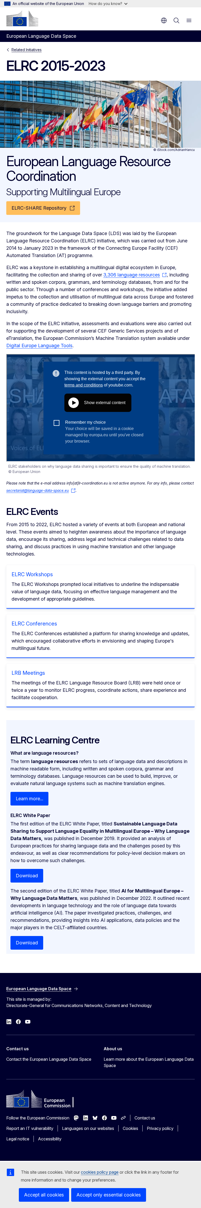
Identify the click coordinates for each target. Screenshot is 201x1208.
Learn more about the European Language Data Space (149, 1062)
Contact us (145, 1117)
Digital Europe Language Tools (39, 345)
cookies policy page (100, 1172)
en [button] (164, 20)
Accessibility (50, 1138)
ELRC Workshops (32, 574)
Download (27, 875)
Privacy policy (160, 1128)
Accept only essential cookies (108, 1195)
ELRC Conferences (34, 624)
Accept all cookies (44, 1195)
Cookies (130, 1128)
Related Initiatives (27, 49)
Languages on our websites (88, 1128)
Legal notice (17, 1138)
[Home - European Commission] (22, 18)
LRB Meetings (28, 673)
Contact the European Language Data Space (48, 1059)
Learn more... (29, 798)
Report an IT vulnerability (29, 1128)
